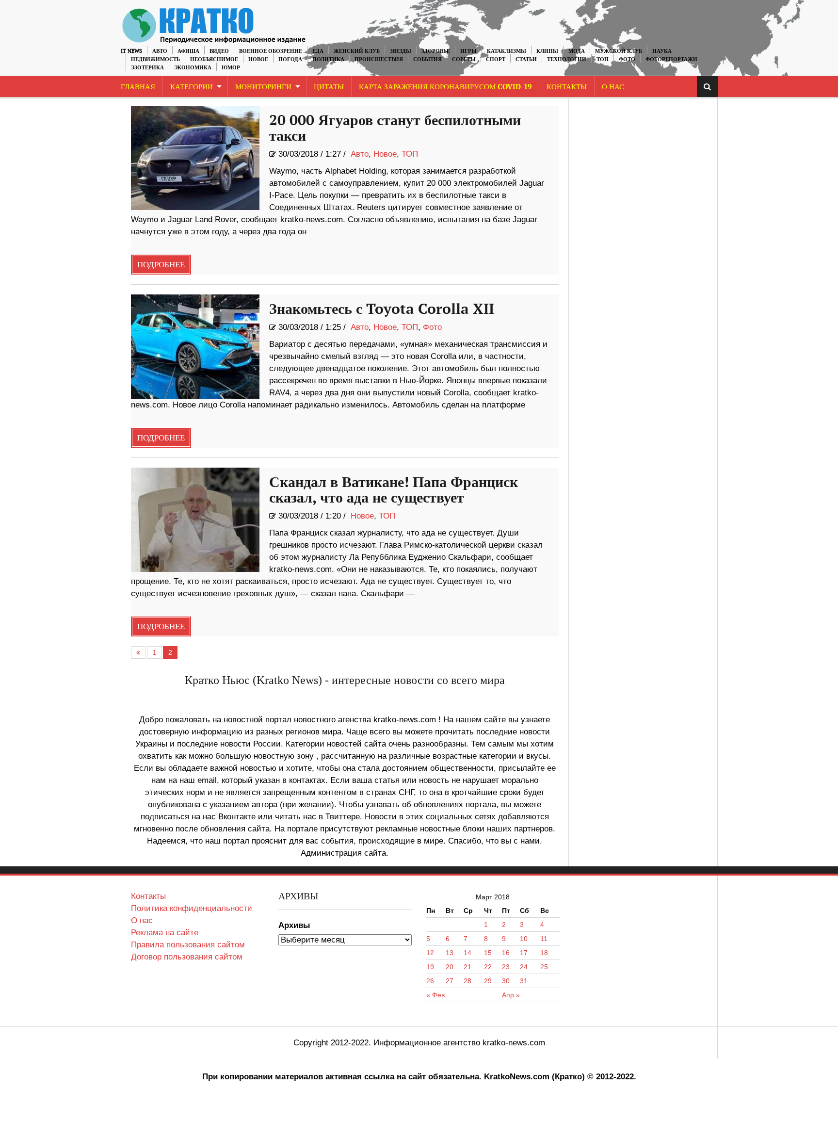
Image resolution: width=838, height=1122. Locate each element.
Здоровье (435, 51)
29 (488, 981)
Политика (328, 59)
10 (524, 939)
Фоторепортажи (671, 59)
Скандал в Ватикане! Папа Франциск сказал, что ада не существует (393, 490)
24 (524, 967)
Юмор (231, 68)
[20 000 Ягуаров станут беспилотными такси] (195, 158)
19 (430, 967)
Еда (317, 51)
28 (467, 981)
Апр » (511, 995)
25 (544, 967)
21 (467, 967)
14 (467, 953)
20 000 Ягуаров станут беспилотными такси (395, 128)
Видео (219, 51)
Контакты (567, 87)
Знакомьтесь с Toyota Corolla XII (381, 309)
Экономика (192, 68)
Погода (290, 59)
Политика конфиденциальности (191, 908)
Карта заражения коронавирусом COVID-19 (445, 87)
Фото (627, 59)
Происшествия (379, 59)
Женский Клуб (357, 51)
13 (449, 953)
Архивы (294, 925)
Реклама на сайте (164, 932)
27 (449, 981)
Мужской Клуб (618, 51)
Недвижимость (155, 59)
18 (544, 953)
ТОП (602, 59)
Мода (576, 51)
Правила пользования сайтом (188, 944)
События (427, 59)
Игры (468, 51)
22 (488, 967)
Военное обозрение (270, 51)
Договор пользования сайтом (186, 956)
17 (524, 953)
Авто (159, 51)
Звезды (400, 51)
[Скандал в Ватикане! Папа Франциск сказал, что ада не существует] (195, 520)
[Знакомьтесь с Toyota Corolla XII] (195, 346)
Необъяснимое (214, 59)
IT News (131, 51)
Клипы (547, 51)
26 (430, 981)
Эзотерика (147, 68)
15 (488, 953)
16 (506, 953)
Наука (662, 51)
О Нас (613, 87)
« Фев (435, 995)
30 (506, 981)
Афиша (188, 51)
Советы (464, 59)
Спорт (495, 59)
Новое (258, 59)
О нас (142, 920)
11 (544, 939)
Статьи (526, 59)
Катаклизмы (506, 51)
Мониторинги (263, 87)
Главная (138, 87)
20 (449, 967)
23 (506, 967)
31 (524, 981)
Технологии (566, 59)
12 (430, 953)
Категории (191, 87)
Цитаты (329, 87)
